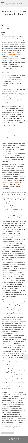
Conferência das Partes (9, 89)
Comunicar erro (7, 433)
